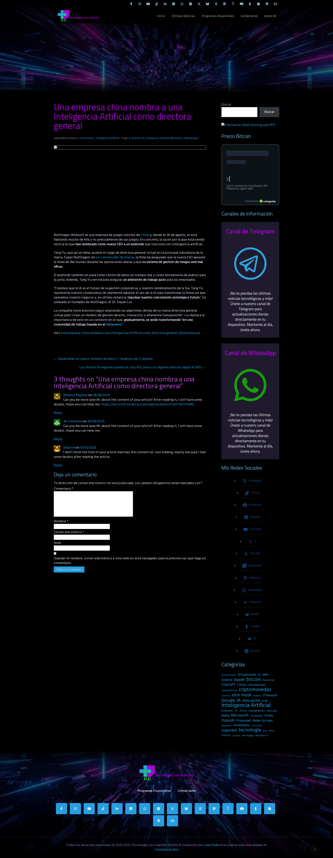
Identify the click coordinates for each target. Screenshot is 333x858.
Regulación (226, 725)
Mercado (272, 711)
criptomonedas (255, 689)
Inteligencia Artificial (107, 138)
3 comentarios (85, 138)
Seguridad (229, 730)
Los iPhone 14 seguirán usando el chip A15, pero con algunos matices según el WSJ (142, 367)
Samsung (257, 726)
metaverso (114, 324)
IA (143, 138)
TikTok (272, 731)
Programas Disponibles (218, 16)
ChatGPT (228, 685)
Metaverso (176, 138)
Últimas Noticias (183, 16)
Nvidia (268, 715)
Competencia (229, 690)
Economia (225, 695)
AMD (265, 675)
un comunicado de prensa (115, 257)
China (145, 235)
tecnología (250, 730)
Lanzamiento (256, 710)
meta (225, 715)
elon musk (241, 695)
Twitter (226, 735)
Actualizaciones (228, 675)
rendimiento (241, 725)
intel (265, 701)
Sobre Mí (270, 16)
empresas (257, 695)
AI (130, 138)
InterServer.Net (166, 850)
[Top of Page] (317, 850)
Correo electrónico (69, 532)
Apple (239, 680)
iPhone (243, 711)
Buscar (226, 104)
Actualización (247, 675)
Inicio (161, 16)
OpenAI (228, 720)
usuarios (236, 735)
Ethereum (270, 695)
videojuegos (191, 138)
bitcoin (253, 679)
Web (57, 543)
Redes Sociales (262, 721)
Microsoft (240, 715)
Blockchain (269, 680)
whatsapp (247, 735)
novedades (256, 716)
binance (69, 448)
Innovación (251, 700)
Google (228, 700)
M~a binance (72, 421)
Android (226, 680)
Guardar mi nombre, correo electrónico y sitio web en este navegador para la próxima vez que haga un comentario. (130, 561)
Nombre (61, 521)
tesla (265, 731)
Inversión (227, 710)
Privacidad (243, 721)
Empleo (136, 138)
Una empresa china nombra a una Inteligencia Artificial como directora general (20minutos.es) (130, 333)
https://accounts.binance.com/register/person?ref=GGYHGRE (147, 404)
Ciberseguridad (256, 685)
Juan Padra (212, 845)
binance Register (75, 395)
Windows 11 (261, 736)
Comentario (63, 489)
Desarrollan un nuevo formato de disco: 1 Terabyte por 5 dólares (103, 359)
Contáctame (249, 16)
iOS (236, 711)
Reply (58, 413)
